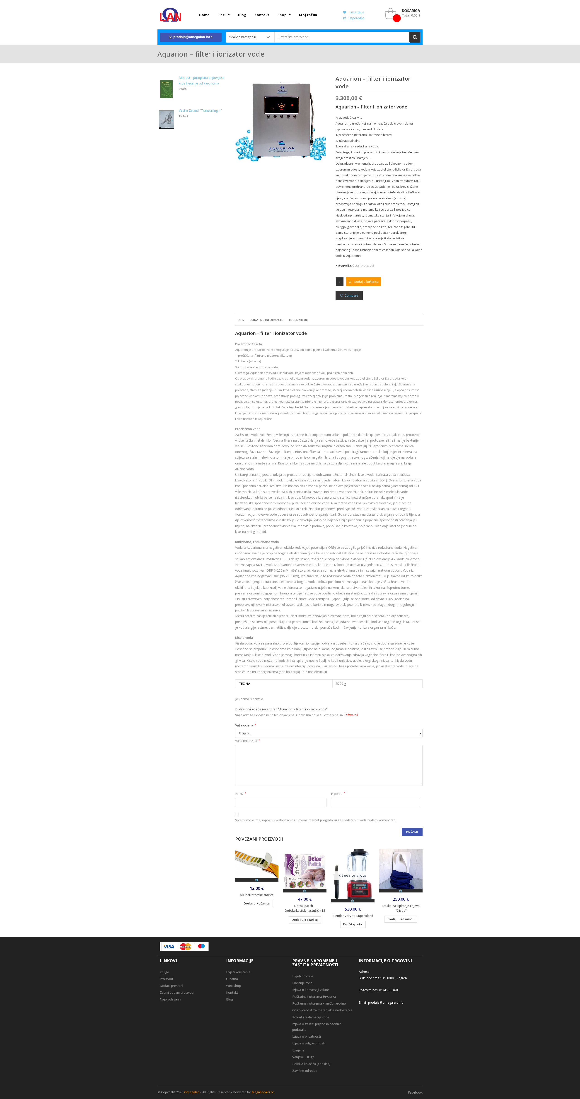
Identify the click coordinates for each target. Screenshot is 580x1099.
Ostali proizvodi (363, 265)
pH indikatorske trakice (257, 895)
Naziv (240, 793)
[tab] (240, 320)
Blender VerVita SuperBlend (352, 916)
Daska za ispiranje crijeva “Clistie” (401, 908)
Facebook (415, 1092)
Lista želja (356, 12)
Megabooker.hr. (263, 1092)
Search (414, 37)
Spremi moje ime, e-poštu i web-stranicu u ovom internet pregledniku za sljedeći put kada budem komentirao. (315, 820)
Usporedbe (356, 18)
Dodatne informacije (266, 320)
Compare (351, 295)
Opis (240, 320)
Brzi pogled (257, 880)
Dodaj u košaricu (366, 281)
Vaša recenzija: (247, 740)
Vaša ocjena (245, 725)
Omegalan (191, 1092)
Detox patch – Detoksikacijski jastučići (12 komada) (305, 909)
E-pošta (338, 793)
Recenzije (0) (298, 320)
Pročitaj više (352, 924)
